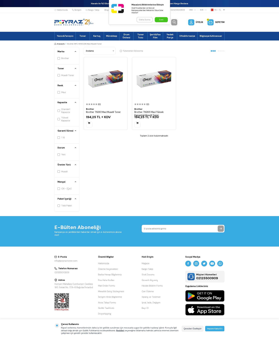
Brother (65, 58)
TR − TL (217, 10)
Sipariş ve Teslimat (151, 296)
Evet (161, 19)
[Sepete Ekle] (89, 124)
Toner (82, 36)
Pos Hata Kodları (106, 280)
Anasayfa (61, 44)
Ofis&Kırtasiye (187, 36)
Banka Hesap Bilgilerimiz (110, 274)
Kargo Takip (93, 10)
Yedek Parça (170, 36)
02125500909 (178, 10)
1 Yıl (63, 137)
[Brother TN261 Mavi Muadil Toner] (105, 79)
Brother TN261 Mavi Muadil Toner (103, 111)
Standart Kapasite (65, 111)
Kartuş (96, 36)
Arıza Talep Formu (107, 302)
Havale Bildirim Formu (152, 285)
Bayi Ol (145, 308)
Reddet (120, 330)
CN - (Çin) (66, 188)
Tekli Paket (66, 205)
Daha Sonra (144, 19)
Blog (106, 10)
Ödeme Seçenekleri (108, 269)
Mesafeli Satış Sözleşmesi (111, 291)
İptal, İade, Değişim (151, 302)
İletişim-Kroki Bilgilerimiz (110, 296)
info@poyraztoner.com (65, 260)
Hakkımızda (62, 10)
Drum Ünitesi (126, 36)
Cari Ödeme (148, 291)
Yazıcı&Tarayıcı (65, 36)
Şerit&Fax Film (155, 36)
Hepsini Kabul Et (214, 328)
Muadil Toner (67, 75)
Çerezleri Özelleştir (193, 328)
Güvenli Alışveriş (150, 280)
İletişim (78, 10)
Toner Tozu (140, 36)
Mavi (63, 92)
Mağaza (145, 263)
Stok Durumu (148, 274)
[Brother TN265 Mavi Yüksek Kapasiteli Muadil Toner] (154, 79)
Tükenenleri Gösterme (133, 51)
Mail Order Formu (106, 285)
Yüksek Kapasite (65, 119)
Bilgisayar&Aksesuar (211, 36)
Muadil (64, 171)
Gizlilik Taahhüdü (106, 308)
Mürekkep (111, 36)
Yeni (63, 154)
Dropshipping (104, 313)
